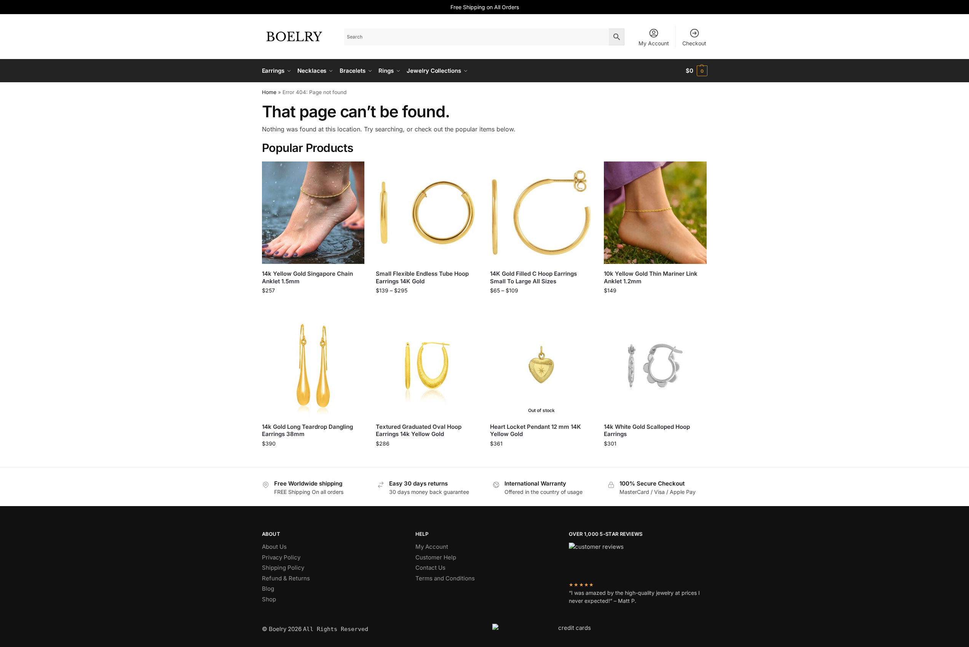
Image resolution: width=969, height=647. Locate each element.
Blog (268, 588)
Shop (269, 599)
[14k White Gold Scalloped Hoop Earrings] (655, 365)
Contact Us (430, 567)
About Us (274, 546)
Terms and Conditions (445, 578)
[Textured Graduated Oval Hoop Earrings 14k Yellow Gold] (427, 365)
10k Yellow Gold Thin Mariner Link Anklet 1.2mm (651, 277)
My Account (654, 43)
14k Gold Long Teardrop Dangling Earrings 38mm (307, 430)
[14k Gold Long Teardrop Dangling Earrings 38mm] (313, 365)
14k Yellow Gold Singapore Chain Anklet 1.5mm (307, 277)
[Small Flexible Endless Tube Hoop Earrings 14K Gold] (427, 212)
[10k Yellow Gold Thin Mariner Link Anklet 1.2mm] (655, 212)
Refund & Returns (286, 578)
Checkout (694, 43)
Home (269, 92)
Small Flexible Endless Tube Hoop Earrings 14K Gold (422, 277)
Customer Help (435, 557)
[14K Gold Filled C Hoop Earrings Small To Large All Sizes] (541, 212)
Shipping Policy (283, 567)
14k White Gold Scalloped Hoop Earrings (647, 430)
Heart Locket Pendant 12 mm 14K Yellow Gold (535, 430)
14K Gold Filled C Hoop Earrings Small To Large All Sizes (533, 277)
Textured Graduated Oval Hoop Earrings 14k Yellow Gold (418, 430)
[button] (696, 70)
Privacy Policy (281, 557)
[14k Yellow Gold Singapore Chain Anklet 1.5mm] (313, 212)
